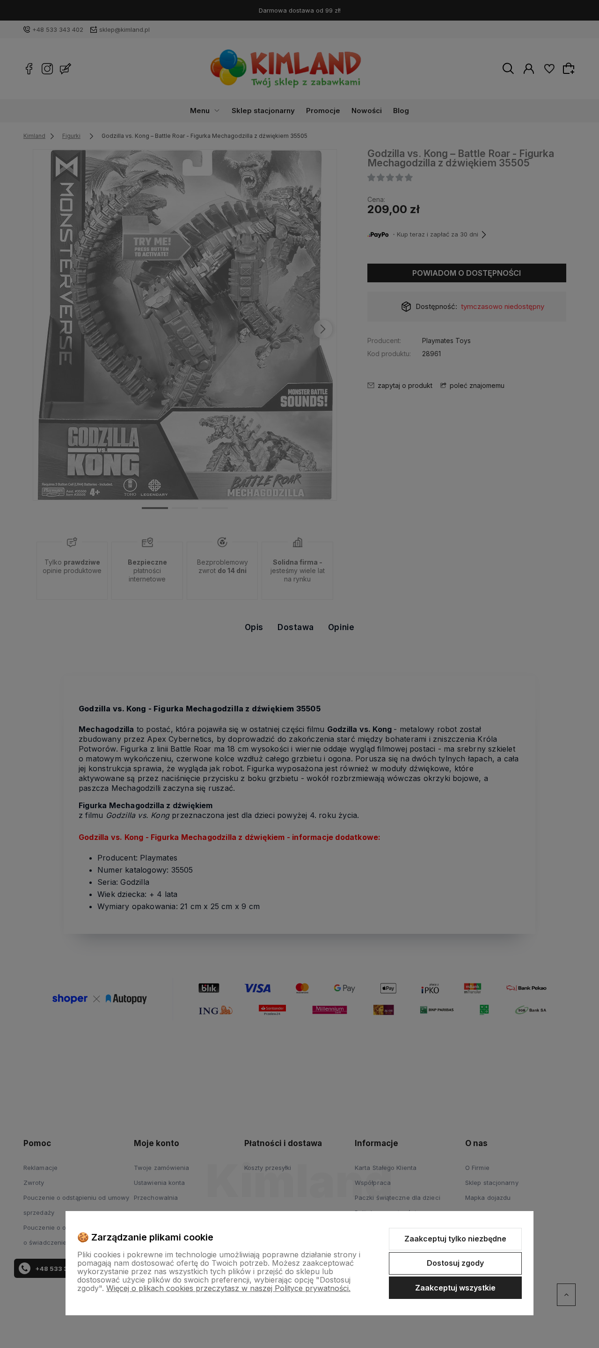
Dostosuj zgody (455, 1263)
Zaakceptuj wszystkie (455, 1287)
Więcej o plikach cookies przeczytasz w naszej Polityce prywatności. (228, 1288)
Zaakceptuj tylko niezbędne (455, 1238)
